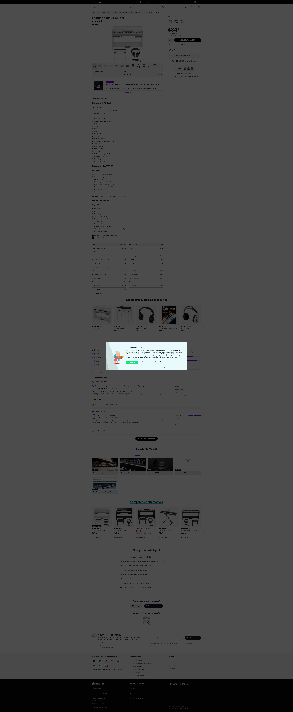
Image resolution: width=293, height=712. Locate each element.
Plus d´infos (158, 362)
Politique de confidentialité (175, 367)
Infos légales (163, 367)
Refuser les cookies (146, 362)
